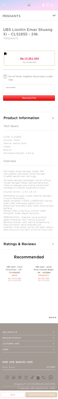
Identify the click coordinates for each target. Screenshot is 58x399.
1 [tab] (50, 317)
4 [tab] (55, 317)
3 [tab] (53, 317)
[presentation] (52, 16)
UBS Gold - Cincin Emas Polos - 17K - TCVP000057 (14, 270)
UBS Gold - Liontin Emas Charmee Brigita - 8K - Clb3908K (44, 270)
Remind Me (29, 98)
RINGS (14, 275)
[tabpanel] (14, 271)
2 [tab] (52, 317)
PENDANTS (11, 16)
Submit (51, 367)
